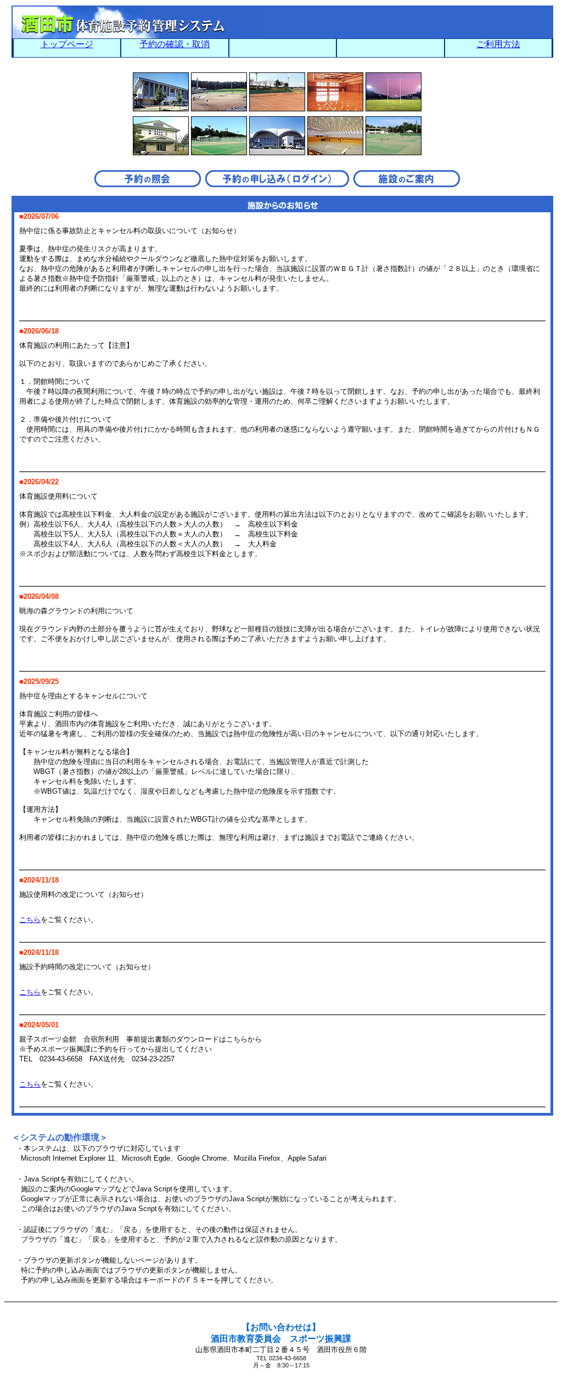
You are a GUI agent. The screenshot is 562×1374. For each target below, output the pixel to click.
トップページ (67, 44)
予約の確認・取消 (174, 44)
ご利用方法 (498, 44)
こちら (30, 919)
